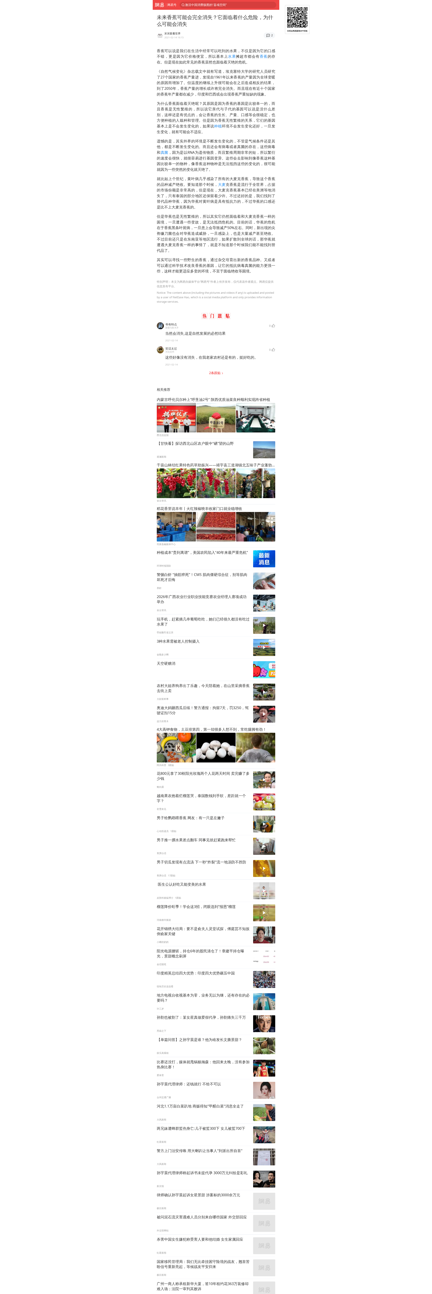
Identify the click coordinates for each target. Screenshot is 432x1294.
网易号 (172, 5)
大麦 (222, 184)
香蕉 (264, 56)
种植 (218, 126)
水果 (232, 56)
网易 (159, 5)
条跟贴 (215, 373)
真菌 (164, 152)
